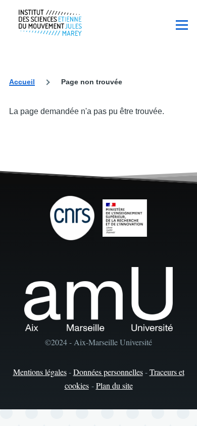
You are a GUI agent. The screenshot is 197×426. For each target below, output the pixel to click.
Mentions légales (40, 371)
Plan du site (114, 385)
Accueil (22, 82)
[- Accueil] (50, 22)
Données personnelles (108, 371)
